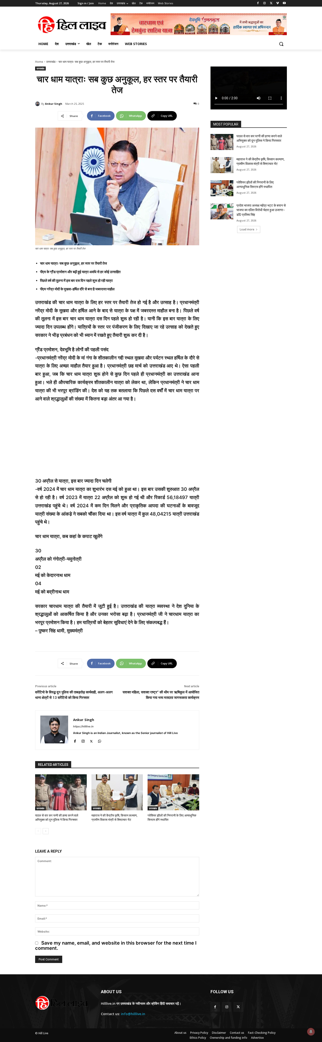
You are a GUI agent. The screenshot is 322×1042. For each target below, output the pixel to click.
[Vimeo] (277, 3)
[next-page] (46, 831)
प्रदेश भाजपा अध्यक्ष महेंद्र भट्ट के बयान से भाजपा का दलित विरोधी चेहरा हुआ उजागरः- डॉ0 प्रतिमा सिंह (261, 210)
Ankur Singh (53, 103)
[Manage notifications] (311, 1031)
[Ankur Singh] (38, 103)
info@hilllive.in (133, 1014)
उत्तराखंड (50, 62)
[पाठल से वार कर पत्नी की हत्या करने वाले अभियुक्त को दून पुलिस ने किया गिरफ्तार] (61, 792)
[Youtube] (284, 3)
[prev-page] (38, 831)
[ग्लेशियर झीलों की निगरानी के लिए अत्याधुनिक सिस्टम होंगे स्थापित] (173, 792)
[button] (281, 44)
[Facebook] (258, 3)
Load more (247, 229)
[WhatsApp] (99, 740)
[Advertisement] (117, 442)
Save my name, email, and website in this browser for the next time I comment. (116, 945)
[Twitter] (271, 3)
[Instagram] (264, 3)
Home (39, 62)
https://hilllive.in (83, 726)
